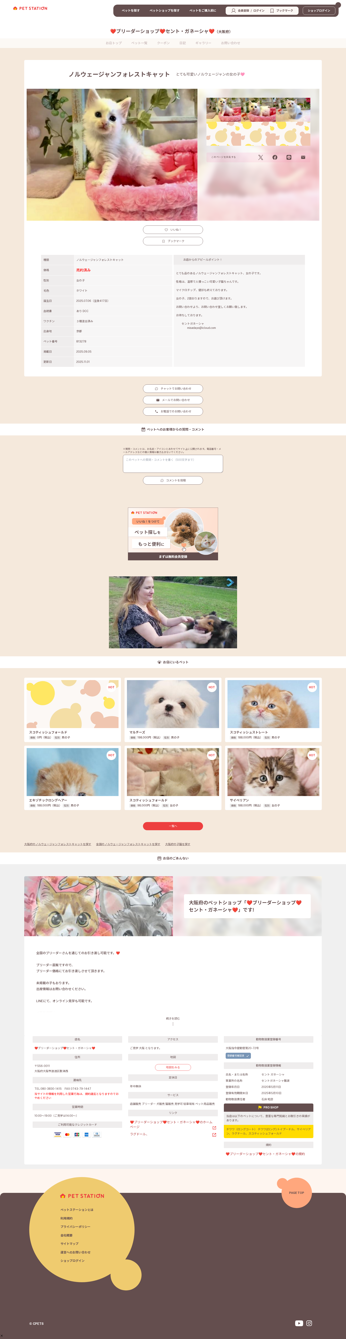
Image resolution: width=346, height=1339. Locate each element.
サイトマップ (69, 1243)
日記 (182, 43)
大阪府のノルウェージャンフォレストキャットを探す (57, 844)
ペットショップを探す (165, 10)
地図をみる (173, 1067)
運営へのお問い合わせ (75, 1252)
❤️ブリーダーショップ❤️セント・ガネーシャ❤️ (171, 31)
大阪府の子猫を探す (177, 844)
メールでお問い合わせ (176, 400)
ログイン (259, 10)
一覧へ (173, 826)
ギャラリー (203, 43)
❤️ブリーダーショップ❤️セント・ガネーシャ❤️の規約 (265, 1154)
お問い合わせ (230, 43)
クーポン (163, 43)
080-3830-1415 (51, 1088)
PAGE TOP (296, 1192)
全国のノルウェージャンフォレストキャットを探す (128, 844)
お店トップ (114, 43)
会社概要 (66, 1235)
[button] (1, 1335)
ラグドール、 (139, 1134)
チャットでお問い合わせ (176, 388)
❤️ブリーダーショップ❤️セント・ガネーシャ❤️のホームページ (171, 1124)
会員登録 (243, 10)
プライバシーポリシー (75, 1226)
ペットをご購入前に (202, 10)
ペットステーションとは (77, 1209)
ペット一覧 (139, 43)
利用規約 (66, 1218)
